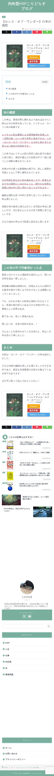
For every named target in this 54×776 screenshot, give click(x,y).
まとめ (11, 99)
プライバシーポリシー (15, 759)
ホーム (8, 748)
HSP (7, 643)
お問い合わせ (11, 753)
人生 (7, 649)
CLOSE (44, 82)
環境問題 (9, 674)
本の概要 (12, 89)
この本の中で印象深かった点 (21, 94)
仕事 (7, 655)
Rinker (39, 53)
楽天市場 (34, 61)
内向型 (8, 662)
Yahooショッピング (38, 66)
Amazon (34, 57)
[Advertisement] (27, 546)
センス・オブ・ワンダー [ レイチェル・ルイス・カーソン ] (38, 48)
